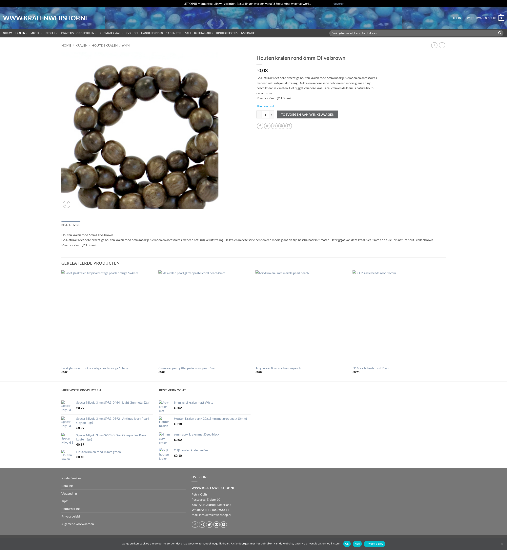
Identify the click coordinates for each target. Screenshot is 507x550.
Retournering (70, 508)
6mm (126, 45)
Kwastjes (67, 33)
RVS (128, 33)
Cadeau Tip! (174, 33)
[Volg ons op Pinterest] (223, 524)
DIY (136, 33)
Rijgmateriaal (110, 33)
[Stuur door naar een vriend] (274, 126)
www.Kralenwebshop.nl (19, 18)
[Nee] (501, 545)
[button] (457, 18)
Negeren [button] (338, 3)
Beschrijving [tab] (70, 225)
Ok (347, 543)
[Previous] (62, 325)
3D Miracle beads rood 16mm (371, 368)
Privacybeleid (70, 516)
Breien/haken (203, 33)
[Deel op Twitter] (267, 126)
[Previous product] (442, 45)
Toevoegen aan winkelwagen (308, 114)
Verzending (69, 493)
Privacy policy (374, 543)
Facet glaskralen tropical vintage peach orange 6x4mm (94, 368)
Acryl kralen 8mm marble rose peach (278, 368)
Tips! (64, 501)
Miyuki (35, 33)
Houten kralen (105, 45)
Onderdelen (85, 33)
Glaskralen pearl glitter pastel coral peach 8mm (187, 368)
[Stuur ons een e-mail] (216, 524)
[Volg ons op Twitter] (209, 524)
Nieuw (7, 33)
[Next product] (434, 45)
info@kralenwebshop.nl (215, 515)
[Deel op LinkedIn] (288, 126)
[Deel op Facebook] (260, 126)
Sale (188, 33)
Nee (357, 543)
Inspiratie (247, 33)
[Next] (445, 325)
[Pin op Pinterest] (281, 126)
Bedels (50, 33)
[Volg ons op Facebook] (195, 524)
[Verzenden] (500, 33)
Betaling (67, 485)
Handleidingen (152, 33)
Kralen (20, 33)
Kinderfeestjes (227, 33)
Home (66, 45)
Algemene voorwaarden (77, 524)
